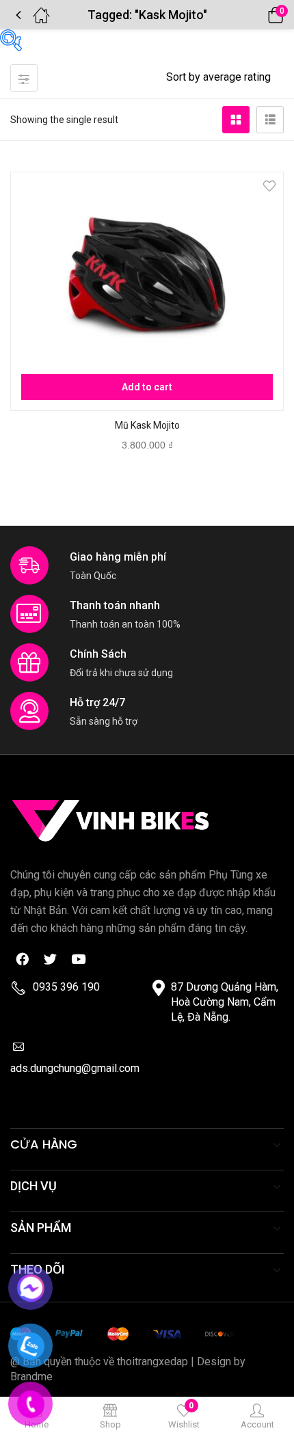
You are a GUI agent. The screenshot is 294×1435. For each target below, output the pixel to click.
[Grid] (236, 119)
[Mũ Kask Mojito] (147, 275)
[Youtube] (78, 958)
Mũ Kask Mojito (147, 425)
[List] (270, 119)
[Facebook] (22, 958)
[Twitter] (50, 958)
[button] (256, 15)
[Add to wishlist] (269, 186)
